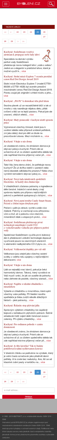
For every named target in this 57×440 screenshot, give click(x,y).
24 (31, 32)
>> (23, 41)
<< (5, 32)
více (24, 71)
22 (18, 32)
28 (5, 41)
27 (44, 36)
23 (24, 32)
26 (44, 32)
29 (12, 41)
